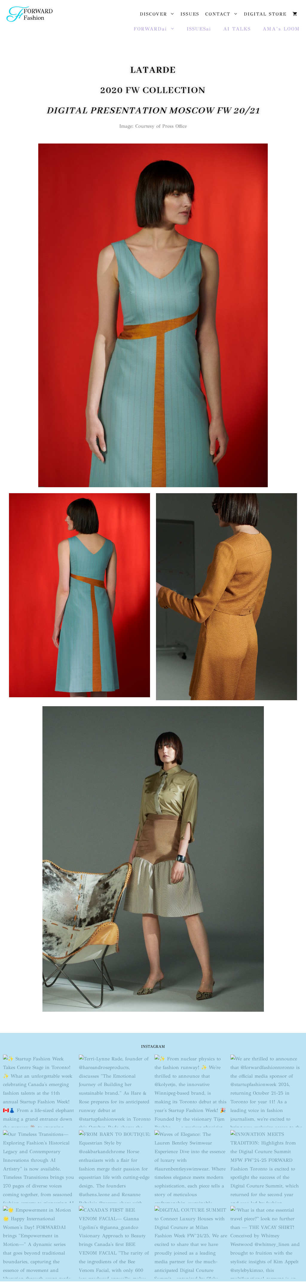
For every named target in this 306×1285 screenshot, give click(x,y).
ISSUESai (199, 29)
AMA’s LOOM (281, 29)
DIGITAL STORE (265, 14)
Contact (217, 14)
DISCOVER (153, 14)
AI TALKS (237, 29)
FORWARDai (150, 29)
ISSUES (189, 14)
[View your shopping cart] (295, 14)
